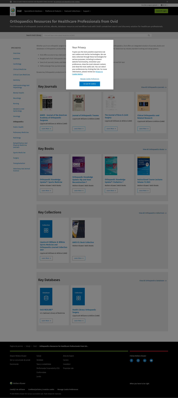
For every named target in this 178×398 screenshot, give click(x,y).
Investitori (66, 364)
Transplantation (19, 163)
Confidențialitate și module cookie (41, 389)
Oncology (16, 116)
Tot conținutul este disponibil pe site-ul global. (67, 1)
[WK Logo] (17, 383)
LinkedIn (144, 360)
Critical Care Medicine (21, 75)
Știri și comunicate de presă (20, 360)
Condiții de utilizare (17, 389)
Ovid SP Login (161, 11)
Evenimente (14, 364)
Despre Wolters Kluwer (18, 356)
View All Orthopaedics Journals (152, 87)
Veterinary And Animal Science (21, 170)
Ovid (35, 346)
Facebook (131, 360)
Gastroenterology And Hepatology (21, 86)
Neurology (17, 98)
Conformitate (41, 372)
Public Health (18, 127)
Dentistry (16, 80)
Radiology (17, 138)
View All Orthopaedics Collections (151, 213)
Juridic (39, 376)
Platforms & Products (53, 11)
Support (86, 11)
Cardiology (17, 64)
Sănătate (40, 360)
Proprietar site (68, 368)
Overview (16, 53)
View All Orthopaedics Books (153, 149)
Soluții (28, 346)
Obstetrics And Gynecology (18, 110)
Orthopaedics (18, 122)
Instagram (138, 360)
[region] (89, 64)
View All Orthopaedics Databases (151, 281)
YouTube (151, 360)
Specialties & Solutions (33, 11)
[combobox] (95, 35)
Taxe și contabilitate (44, 364)
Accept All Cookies (90, 84)
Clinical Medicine (19, 69)
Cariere (66, 360)
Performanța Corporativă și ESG (48, 368)
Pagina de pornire (16, 346)
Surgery (16, 158)
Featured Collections (72, 11)
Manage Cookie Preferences (89, 79)
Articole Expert (68, 356)
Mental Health (18, 93)
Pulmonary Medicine (21, 132)
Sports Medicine (19, 153)
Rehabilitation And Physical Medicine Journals (20, 145)
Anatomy (16, 59)
